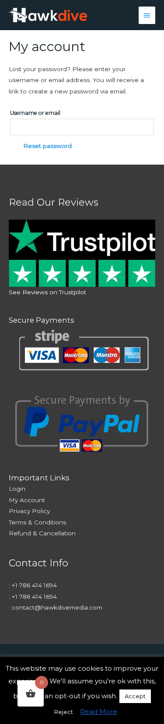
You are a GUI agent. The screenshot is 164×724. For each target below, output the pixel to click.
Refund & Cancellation (42, 533)
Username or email (35, 113)
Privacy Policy (29, 510)
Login (17, 488)
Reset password (47, 145)
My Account (27, 499)
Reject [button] (63, 711)
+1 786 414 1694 (34, 585)
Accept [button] (135, 696)
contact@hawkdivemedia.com (57, 607)
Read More (98, 711)
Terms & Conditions (37, 522)
